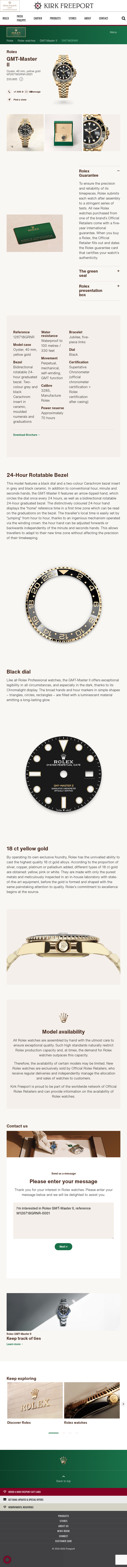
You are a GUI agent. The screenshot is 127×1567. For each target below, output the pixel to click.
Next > (64, 1247)
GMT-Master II (48, 41)
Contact (103, 18)
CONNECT (63, 1536)
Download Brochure (25, 435)
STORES (63, 1521)
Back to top (63, 1481)
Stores (72, 18)
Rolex (10, 41)
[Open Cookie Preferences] (7, 1563)
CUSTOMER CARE (63, 1541)
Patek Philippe (21, 18)
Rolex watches (26, 41)
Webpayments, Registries (20, 1507)
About (87, 18)
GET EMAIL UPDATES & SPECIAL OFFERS (25, 1499)
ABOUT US (63, 1526)
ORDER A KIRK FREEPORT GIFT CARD (24, 1492)
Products (55, 18)
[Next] (123, 1404)
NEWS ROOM (63, 1531)
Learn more (14, 1344)
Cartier (38, 18)
